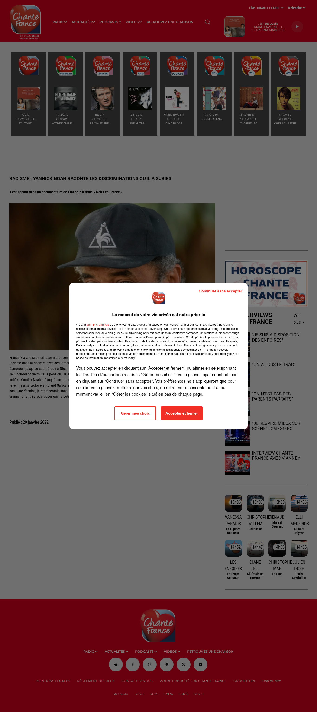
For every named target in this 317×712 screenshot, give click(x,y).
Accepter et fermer (181, 413)
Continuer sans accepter (220, 291)
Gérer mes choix (135, 413)
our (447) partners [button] (98, 324)
